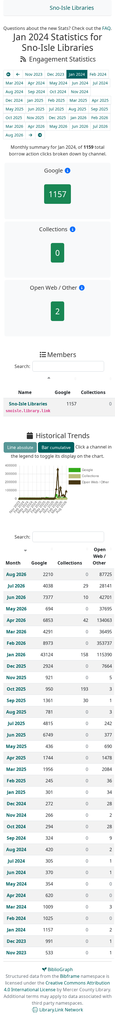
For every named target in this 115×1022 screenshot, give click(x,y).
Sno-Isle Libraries (72, 7)
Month (13, 563)
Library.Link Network (60, 1010)
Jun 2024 (80, 83)
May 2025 (14, 109)
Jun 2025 (36, 109)
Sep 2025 (99, 109)
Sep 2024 (36, 91)
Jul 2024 (100, 83)
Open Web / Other (99, 556)
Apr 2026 (36, 126)
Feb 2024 (98, 74)
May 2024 (58, 83)
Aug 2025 (77, 109)
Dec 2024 (14, 100)
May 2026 (58, 126)
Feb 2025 (56, 100)
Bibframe (70, 976)
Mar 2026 (14, 126)
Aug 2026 (14, 135)
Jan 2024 (77, 74)
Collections (93, 392)
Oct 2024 (58, 91)
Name (25, 392)
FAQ (106, 28)
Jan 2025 (35, 100)
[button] (67, 170)
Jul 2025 (56, 109)
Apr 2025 (100, 100)
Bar (56, 447)
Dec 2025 (57, 117)
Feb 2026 (99, 117)
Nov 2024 (79, 91)
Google (62, 392)
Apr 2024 (36, 83)
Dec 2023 (55, 74)
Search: (22, 366)
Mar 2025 (78, 100)
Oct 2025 (14, 117)
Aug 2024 (14, 91)
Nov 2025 (35, 117)
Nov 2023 (33, 74)
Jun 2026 (80, 126)
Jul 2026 (100, 126)
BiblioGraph (60, 969)
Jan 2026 (79, 117)
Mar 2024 (14, 83)
